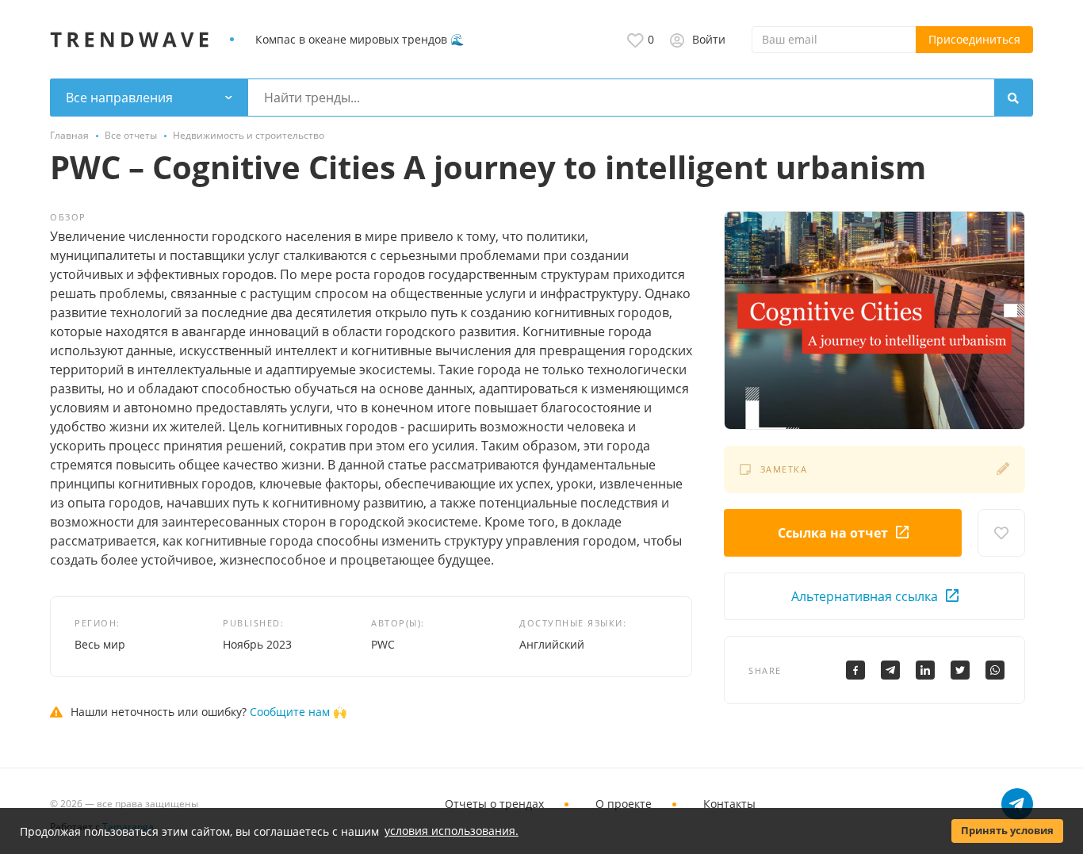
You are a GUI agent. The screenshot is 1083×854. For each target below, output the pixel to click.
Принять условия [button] (1007, 830)
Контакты (729, 803)
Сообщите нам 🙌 (298, 711)
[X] (960, 670)
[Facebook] (855, 670)
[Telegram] (890, 670)
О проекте (623, 803)
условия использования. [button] (452, 830)
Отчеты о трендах (494, 803)
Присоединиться (974, 39)
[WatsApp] (995, 670)
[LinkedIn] (925, 670)
